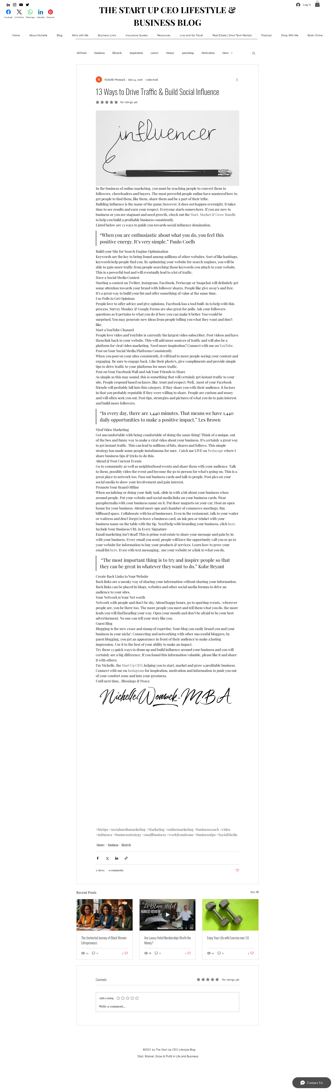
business (99, 53)
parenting (188, 53)
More (225, 53)
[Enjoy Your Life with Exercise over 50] (230, 915)
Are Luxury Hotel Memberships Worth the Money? (167, 940)
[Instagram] (14, 5)
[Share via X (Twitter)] (107, 858)
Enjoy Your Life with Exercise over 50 (228, 937)
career (154, 53)
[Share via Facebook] (97, 858)
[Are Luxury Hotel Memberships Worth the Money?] (168, 915)
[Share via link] (126, 858)
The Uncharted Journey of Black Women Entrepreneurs (103, 940)
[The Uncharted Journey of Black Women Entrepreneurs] (105, 915)
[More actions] (237, 79)
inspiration (136, 53)
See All (254, 892)
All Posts (81, 53)
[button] (317, 4)
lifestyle (117, 53)
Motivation (208, 53)
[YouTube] (21, 5)
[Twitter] (27, 5)
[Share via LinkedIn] (116, 858)
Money (170, 53)
